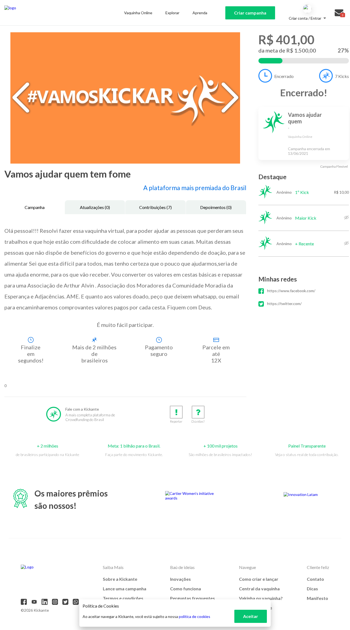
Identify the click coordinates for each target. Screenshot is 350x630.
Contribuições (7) (155, 207)
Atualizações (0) (95, 207)
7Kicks (342, 76)
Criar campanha (250, 12)
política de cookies (194, 616)
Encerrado (284, 76)
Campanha (35, 207)
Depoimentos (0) (216, 207)
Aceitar (250, 616)
